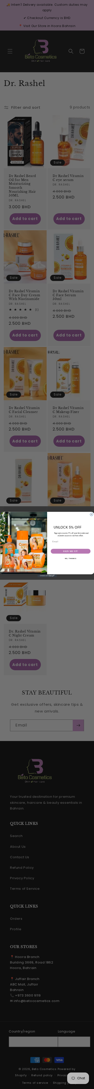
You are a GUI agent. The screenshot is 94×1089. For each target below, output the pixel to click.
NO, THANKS (70, 559)
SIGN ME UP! (70, 551)
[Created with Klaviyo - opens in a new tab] (47, 575)
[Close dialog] (91, 514)
